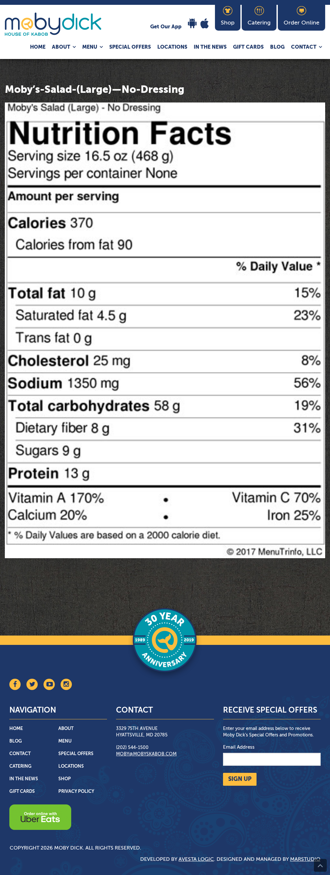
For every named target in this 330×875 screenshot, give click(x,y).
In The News (210, 47)
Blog (277, 47)
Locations (172, 47)
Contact (303, 47)
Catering (20, 766)
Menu (89, 47)
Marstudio (305, 859)
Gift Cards (248, 47)
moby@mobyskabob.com (146, 754)
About (61, 47)
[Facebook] (15, 684)
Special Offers (130, 47)
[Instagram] (66, 684)
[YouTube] (49, 684)
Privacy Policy (76, 791)
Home (37, 47)
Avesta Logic (196, 859)
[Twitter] (32, 684)
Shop (64, 779)
